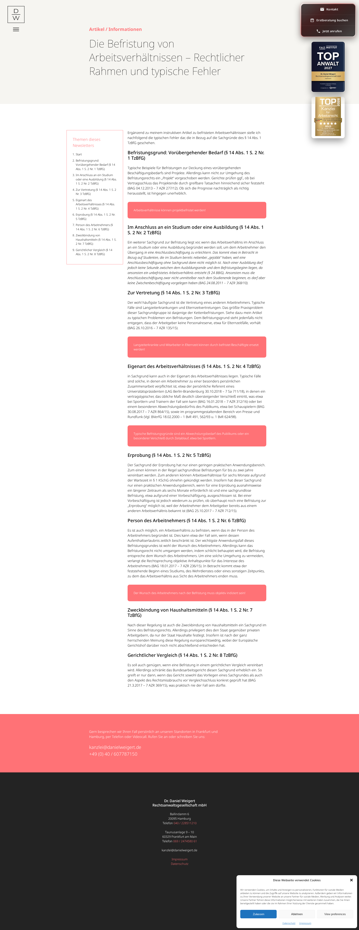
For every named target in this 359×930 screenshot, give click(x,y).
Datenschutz (288, 923)
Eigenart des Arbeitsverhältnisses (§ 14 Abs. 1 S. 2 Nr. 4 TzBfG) (95, 204)
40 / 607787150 (121, 754)
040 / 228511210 (185, 823)
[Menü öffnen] (16, 28)
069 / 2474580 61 (185, 841)
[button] (351, 880)
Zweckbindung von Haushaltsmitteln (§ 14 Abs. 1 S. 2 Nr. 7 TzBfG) (96, 239)
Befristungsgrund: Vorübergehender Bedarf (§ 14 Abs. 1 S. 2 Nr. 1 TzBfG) (95, 165)
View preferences (335, 914)
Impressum (305, 923)
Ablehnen (297, 914)
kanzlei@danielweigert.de (115, 747)
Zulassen (258, 914)
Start (79, 154)
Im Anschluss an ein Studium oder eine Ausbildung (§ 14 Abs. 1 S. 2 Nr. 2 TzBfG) (96, 179)
